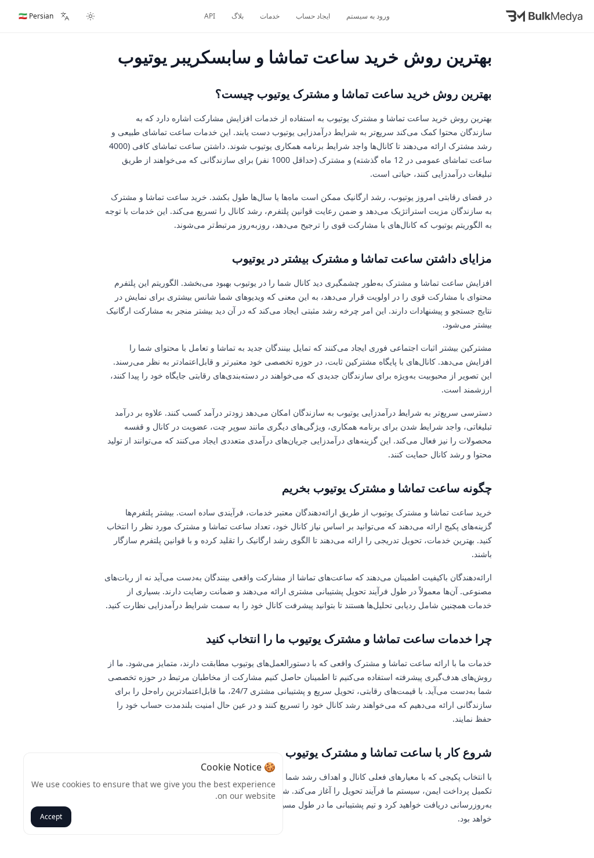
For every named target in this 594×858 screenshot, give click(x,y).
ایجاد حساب (313, 16)
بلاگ (237, 16)
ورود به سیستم (368, 16)
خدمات (270, 16)
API (209, 16)
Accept (51, 816)
